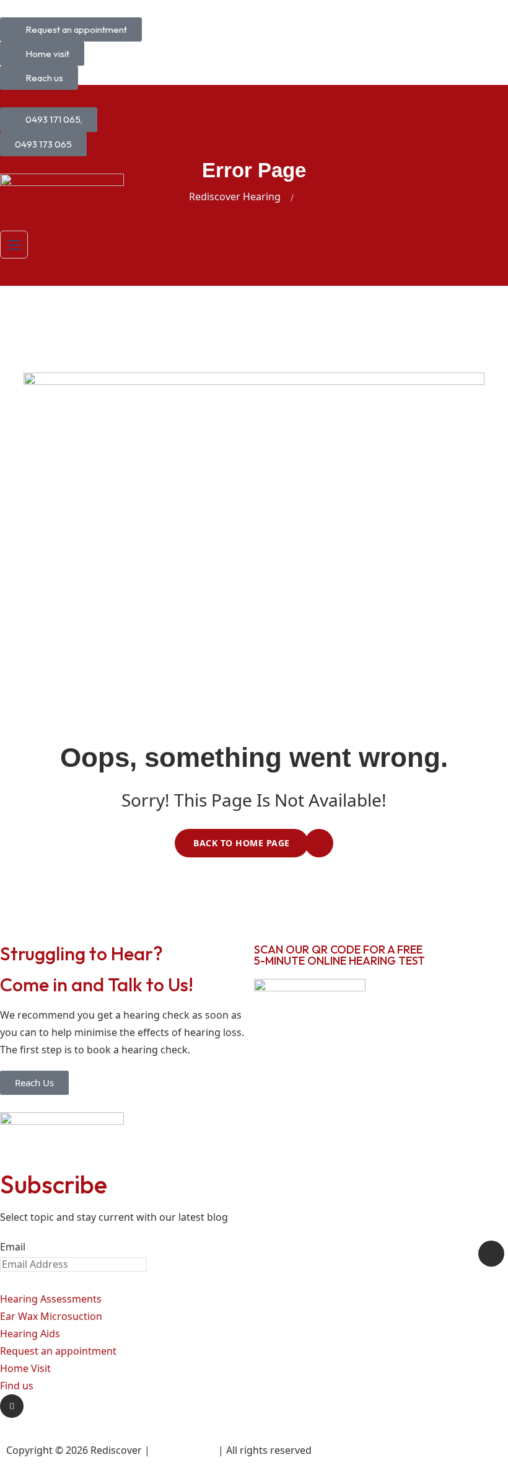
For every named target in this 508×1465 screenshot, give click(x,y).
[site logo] (62, 193)
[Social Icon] (12, 1406)
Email (12, 1247)
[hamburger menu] (14, 245)
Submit (491, 1254)
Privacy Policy (184, 1450)
